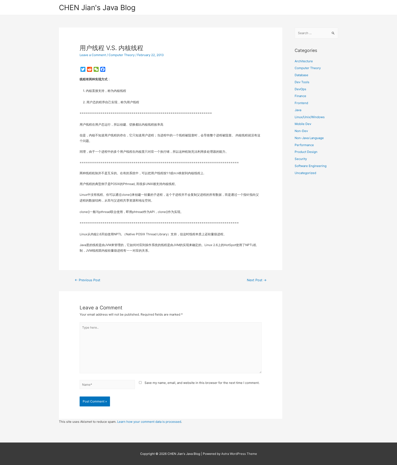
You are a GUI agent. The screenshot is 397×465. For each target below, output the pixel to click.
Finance (300, 96)
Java (298, 110)
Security (301, 159)
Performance (304, 145)
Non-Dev (301, 131)
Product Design (306, 152)
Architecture (304, 61)
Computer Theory (122, 55)
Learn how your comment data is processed (149, 422)
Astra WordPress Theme (239, 454)
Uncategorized (305, 173)
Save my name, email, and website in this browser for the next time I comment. (202, 383)
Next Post (257, 280)
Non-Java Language (309, 138)
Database (301, 75)
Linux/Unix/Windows (310, 117)
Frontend (301, 103)
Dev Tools (302, 82)
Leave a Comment (93, 55)
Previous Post (87, 280)
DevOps (300, 89)
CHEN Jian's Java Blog (97, 7)
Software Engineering (310, 166)
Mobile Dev (303, 124)
